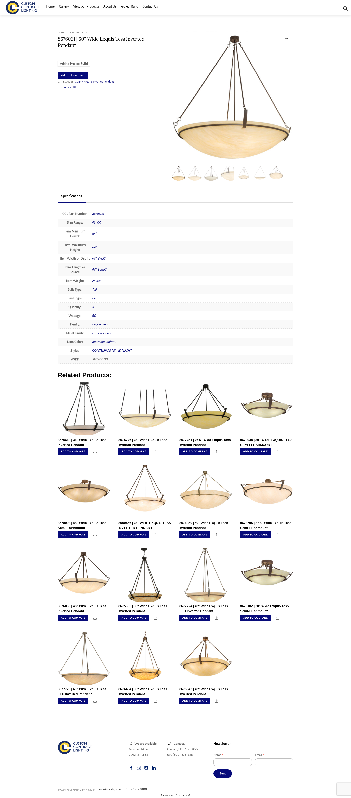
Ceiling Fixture (76, 32)
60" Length (100, 269)
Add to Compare (72, 75)
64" (94, 234)
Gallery (64, 6)
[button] (286, 37)
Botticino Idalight (104, 342)
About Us (109, 6)
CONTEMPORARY (104, 350)
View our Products (86, 6)
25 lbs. (96, 281)
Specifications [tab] (71, 196)
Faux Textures (102, 333)
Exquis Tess (100, 324)
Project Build (129, 6)
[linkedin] (154, 767)
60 (94, 316)
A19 (94, 289)
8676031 (98, 214)
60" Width (99, 258)
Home (50, 6)
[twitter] (146, 767)
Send (223, 773)
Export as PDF (68, 87)
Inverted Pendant (103, 81)
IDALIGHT (125, 350)
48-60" (97, 222)
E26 (94, 298)
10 (93, 307)
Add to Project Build (74, 64)
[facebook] (131, 767)
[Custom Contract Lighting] (23, 7)
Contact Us (150, 6)
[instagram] (139, 767)
